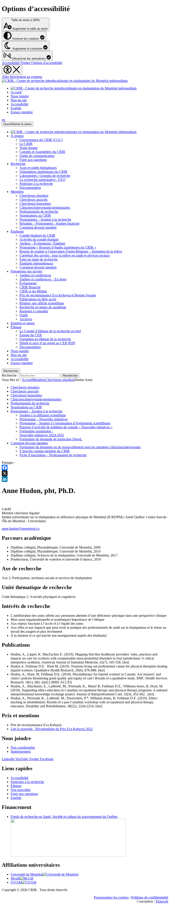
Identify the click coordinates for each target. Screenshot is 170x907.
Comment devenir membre (38, 227)
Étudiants (17, 231)
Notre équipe (28, 148)
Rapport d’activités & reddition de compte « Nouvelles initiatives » (65, 427)
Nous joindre (20, 96)
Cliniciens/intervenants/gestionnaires (44, 207)
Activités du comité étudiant (38, 239)
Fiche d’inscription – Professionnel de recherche (53, 455)
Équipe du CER (30, 335)
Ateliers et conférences (35, 275)
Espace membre (22, 112)
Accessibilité (10, 63)
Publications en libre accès (37, 299)
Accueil (16, 92)
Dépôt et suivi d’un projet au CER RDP (47, 343)
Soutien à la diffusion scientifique (42, 415)
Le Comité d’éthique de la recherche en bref (50, 331)
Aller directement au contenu (22, 77)
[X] (85, 473)
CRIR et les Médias (33, 291)
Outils (23, 315)
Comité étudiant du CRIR (37, 235)
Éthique (16, 327)
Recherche (18, 164)
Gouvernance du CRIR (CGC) (41, 140)
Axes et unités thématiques (38, 168)
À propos (17, 136)
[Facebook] (85, 467)
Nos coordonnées (23, 747)
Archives (25, 319)
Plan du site (19, 100)
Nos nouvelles (21, 790)
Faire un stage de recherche (38, 259)
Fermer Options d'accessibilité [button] (41, 63)
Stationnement (21, 751)
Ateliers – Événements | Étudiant (42, 243)
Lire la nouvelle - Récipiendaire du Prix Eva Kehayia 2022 (52, 729)
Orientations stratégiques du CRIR (43, 172)
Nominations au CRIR (35, 215)
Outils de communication (36, 156)
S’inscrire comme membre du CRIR (44, 451)
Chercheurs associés (33, 199)
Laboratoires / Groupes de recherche (44, 176)
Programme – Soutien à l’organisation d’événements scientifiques (64, 423)
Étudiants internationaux (36, 263)
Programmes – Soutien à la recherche (45, 219)
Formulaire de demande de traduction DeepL (50, 439)
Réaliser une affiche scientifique (41, 303)
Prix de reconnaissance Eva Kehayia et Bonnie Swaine (57, 295)
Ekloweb (162, 901)
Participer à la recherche (36, 184)
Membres (17, 191)
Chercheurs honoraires (35, 203)
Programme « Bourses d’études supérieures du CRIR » (57, 247)
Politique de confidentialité (149, 897)
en (3, 120)
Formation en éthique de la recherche (45, 339)
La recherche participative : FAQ (42, 180)
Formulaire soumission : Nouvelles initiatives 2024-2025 (41, 433)
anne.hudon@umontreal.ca (20, 528)
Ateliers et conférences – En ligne (42, 279)
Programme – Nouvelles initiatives (43, 419)
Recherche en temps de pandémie (42, 307)
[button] (27, 56)
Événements (28, 283)
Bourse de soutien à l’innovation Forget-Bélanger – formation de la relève (70, 251)
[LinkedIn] (85, 479)
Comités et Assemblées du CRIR (42, 152)
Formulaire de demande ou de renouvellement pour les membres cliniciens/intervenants (80, 447)
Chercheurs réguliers (33, 195)
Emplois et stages (23, 323)
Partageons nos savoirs (26, 271)
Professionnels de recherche (38, 211)
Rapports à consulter (33, 311)
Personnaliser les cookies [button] (111, 897)
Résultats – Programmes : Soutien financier (49, 223)
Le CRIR (26, 144)
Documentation (30, 188)
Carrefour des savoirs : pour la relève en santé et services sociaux (64, 255)
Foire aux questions (33, 160)
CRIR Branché (30, 287)
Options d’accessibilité (36, 9)
